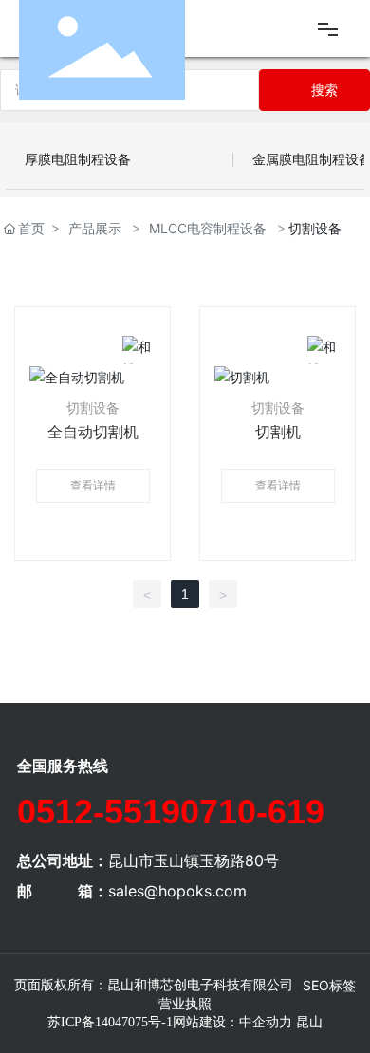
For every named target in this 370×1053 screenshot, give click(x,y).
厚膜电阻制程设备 (78, 159)
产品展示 (94, 228)
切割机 (278, 432)
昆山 (309, 1022)
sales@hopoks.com (177, 890)
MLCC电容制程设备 (208, 228)
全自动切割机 (93, 432)
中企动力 (265, 1022)
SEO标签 (329, 985)
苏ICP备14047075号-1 (110, 1022)
